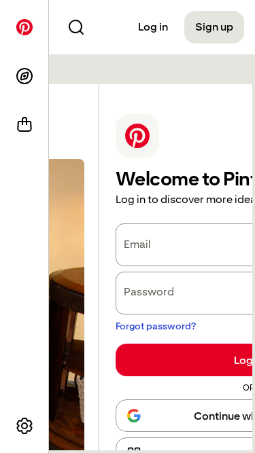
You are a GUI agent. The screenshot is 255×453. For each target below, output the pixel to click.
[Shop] (24, 125)
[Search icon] (76, 27)
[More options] (24, 426)
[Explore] (24, 76)
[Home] (24, 27)
